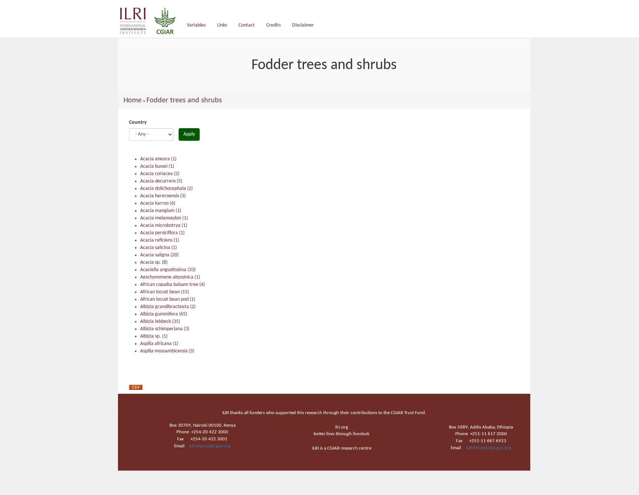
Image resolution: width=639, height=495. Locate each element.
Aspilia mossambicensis (163, 351)
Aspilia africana (156, 343)
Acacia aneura (155, 159)
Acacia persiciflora (159, 233)
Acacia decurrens (158, 181)
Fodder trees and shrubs (184, 100)
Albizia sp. (150, 336)
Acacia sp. (150, 262)
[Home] (150, 21)
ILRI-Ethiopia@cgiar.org (488, 448)
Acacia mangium (157, 211)
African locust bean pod (164, 299)
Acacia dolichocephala (163, 188)
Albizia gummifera (159, 314)
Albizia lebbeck (155, 321)
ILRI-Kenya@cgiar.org (209, 446)
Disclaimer (303, 25)
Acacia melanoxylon (160, 218)
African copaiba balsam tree (169, 284)
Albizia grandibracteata (164, 307)
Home (133, 100)
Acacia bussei (154, 166)
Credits (273, 25)
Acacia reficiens (156, 240)
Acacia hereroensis (159, 196)
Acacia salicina (155, 247)
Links (222, 25)
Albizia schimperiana (161, 329)
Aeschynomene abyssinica (166, 277)
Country (138, 122)
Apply (189, 134)
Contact (247, 25)
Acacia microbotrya (160, 225)
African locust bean (160, 292)
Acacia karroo (154, 203)
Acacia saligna (154, 255)
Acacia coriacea (156, 174)
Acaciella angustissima (163, 270)
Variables (196, 25)
